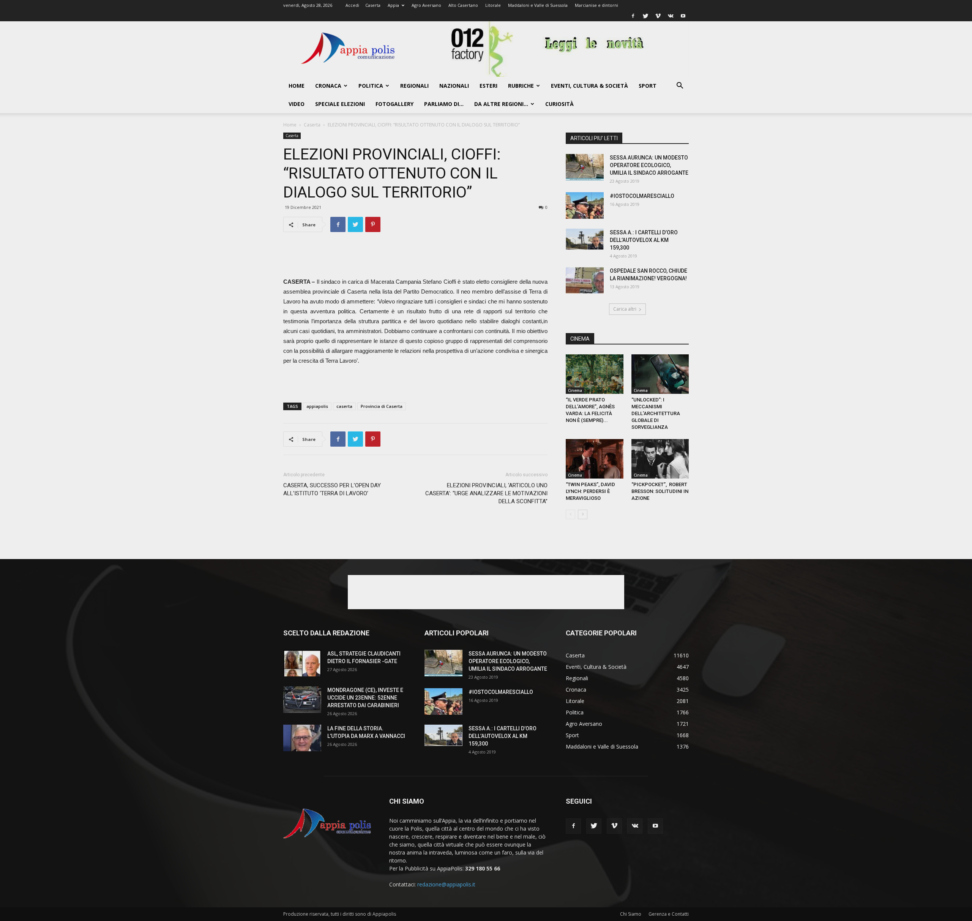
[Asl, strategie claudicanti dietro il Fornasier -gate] (302, 663)
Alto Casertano (463, 5)
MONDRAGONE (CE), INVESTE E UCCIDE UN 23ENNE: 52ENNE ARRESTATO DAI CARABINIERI (365, 697)
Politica (370, 85)
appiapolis (317, 406)
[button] (680, 86)
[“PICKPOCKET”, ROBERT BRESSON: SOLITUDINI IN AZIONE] (660, 459)
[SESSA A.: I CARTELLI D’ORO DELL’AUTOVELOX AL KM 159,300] (585, 239)
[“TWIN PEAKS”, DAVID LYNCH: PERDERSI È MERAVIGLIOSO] (594, 459)
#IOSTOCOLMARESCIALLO (642, 196)
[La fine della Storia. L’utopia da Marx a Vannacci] (302, 738)
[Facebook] (633, 16)
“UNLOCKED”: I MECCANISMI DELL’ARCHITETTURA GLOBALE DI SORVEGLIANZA (655, 413)
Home (297, 85)
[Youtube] (683, 16)
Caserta (372, 5)
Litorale (493, 5)
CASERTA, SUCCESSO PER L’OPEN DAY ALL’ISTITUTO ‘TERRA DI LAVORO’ (332, 489)
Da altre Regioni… (501, 103)
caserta (344, 406)
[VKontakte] (670, 16)
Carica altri (624, 309)
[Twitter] (645, 16)
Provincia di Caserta (381, 406)
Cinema (575, 390)
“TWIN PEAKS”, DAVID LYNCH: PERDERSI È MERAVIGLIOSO (590, 491)
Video (297, 103)
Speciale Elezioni (340, 103)
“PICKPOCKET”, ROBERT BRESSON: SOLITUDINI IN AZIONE (659, 491)
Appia (393, 5)
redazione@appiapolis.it (446, 884)
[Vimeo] (658, 16)
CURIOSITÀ (559, 103)
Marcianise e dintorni (596, 5)
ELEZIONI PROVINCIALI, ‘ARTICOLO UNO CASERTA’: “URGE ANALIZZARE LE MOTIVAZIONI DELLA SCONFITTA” (486, 493)
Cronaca (328, 85)
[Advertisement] (415, 257)
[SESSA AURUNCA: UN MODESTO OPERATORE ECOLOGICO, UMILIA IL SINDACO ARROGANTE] (585, 167)
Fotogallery (394, 103)
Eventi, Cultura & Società (589, 85)
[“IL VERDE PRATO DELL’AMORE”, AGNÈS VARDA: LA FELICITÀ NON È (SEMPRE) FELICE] (594, 374)
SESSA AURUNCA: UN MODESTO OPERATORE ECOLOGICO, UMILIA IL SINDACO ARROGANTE (649, 165)
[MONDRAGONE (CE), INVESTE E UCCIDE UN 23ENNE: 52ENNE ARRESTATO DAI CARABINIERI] (302, 699)
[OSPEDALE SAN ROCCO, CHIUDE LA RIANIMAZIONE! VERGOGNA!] (585, 280)
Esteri (488, 85)
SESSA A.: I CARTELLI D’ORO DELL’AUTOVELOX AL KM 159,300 (644, 240)
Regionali (414, 85)
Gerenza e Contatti (669, 914)
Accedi (352, 5)
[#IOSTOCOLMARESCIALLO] (585, 205)
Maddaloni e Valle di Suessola (538, 5)
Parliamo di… (444, 103)
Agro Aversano (426, 5)
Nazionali (454, 85)
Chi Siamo (630, 914)
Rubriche (521, 85)
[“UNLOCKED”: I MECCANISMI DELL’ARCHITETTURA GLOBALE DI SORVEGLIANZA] (660, 374)
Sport (647, 85)
